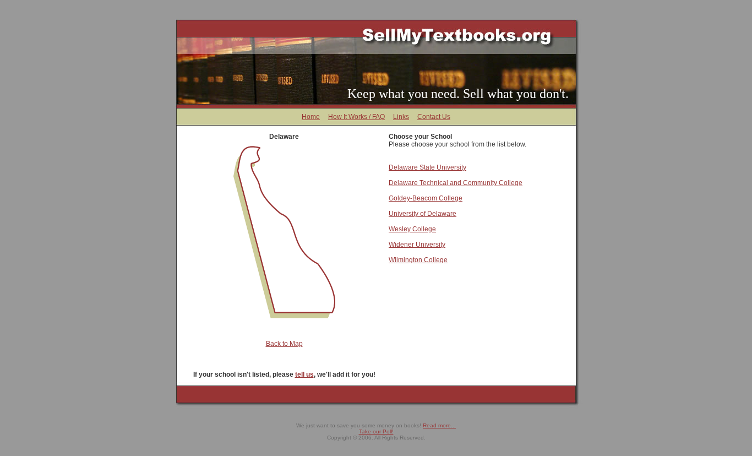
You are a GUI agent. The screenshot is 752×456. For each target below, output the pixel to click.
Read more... (439, 425)
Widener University (417, 244)
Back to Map (284, 344)
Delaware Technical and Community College (455, 183)
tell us (304, 374)
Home (311, 117)
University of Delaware (422, 214)
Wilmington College (418, 260)
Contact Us (433, 117)
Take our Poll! (376, 431)
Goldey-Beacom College (425, 198)
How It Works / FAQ (356, 117)
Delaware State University (427, 167)
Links (401, 117)
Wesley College (412, 229)
